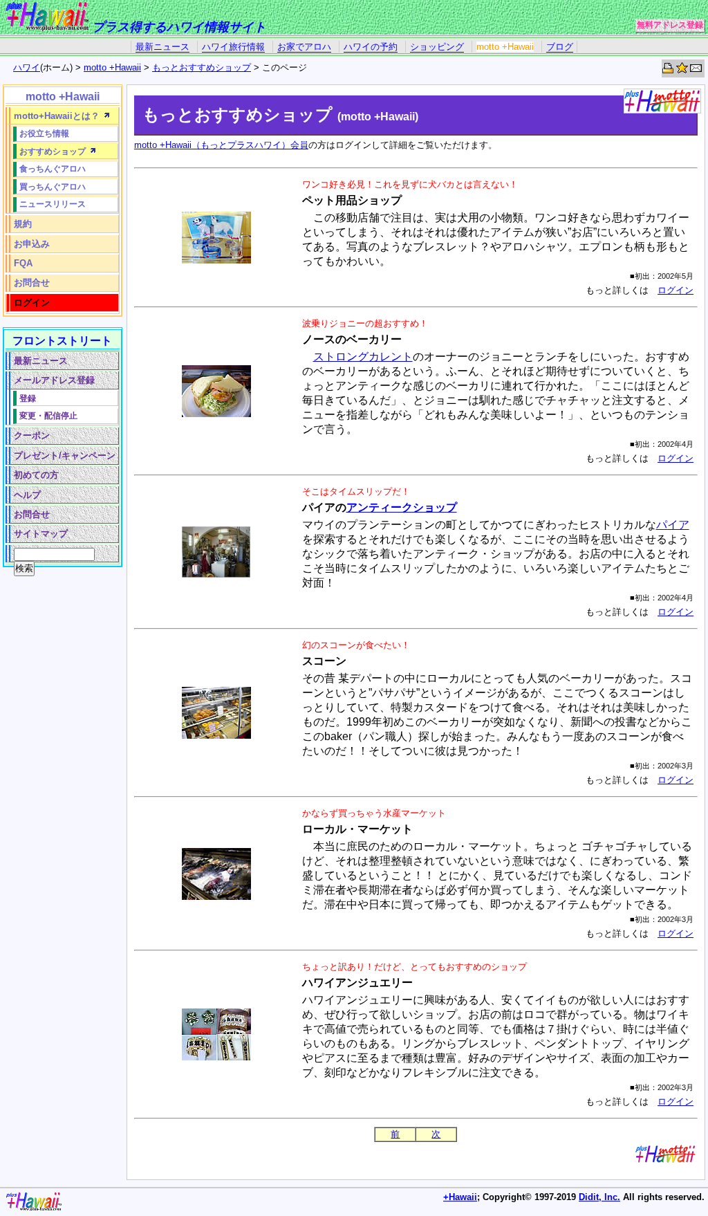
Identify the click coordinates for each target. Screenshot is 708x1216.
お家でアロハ (304, 47)
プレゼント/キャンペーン (64, 455)
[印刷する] (668, 71)
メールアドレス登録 (54, 380)
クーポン (32, 435)
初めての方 (36, 475)
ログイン (675, 290)
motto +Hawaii (505, 47)
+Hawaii (460, 1197)
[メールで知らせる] (696, 71)
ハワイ (26, 67)
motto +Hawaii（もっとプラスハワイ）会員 (221, 145)
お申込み (32, 244)
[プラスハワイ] (47, 27)
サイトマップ (41, 533)
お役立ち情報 (44, 133)
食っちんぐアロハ (52, 168)
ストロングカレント (363, 356)
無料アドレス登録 (670, 25)
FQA (23, 263)
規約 (23, 224)
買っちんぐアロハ (52, 186)
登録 (27, 398)
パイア (672, 525)
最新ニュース (162, 47)
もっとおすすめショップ (201, 67)
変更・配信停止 (48, 415)
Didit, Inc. (599, 1197)
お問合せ (32, 282)
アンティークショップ (401, 507)
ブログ (559, 47)
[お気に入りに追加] (682, 71)
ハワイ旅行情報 (233, 47)
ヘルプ (27, 495)
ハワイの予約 (371, 47)
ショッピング (437, 47)
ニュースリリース (52, 203)
